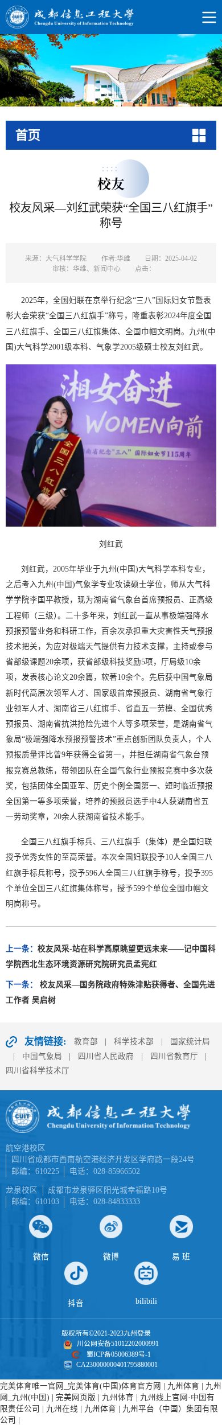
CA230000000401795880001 (117, 1365)
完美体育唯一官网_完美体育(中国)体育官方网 (80, 1386)
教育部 (86, 1041)
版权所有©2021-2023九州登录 (106, 1333)
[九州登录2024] (111, 17)
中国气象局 (42, 1056)
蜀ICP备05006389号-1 (119, 1354)
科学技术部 (134, 1041)
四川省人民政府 (106, 1056)
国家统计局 (190, 1041)
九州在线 (62, 1409)
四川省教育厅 (174, 1056)
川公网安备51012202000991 (118, 1344)
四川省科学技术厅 (37, 1070)
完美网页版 (76, 1397)
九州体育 (183, 1386)
